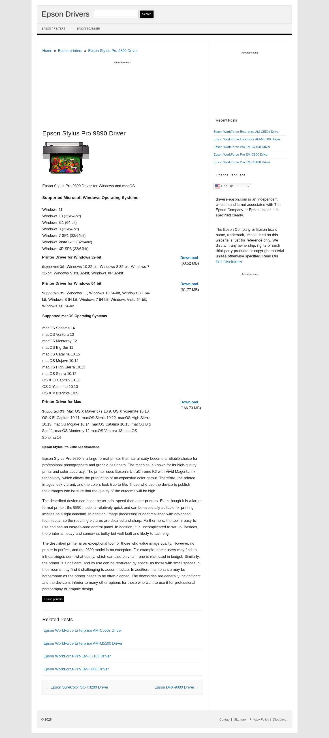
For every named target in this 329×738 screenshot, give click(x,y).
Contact (224, 719)
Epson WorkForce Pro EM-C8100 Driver (242, 162)
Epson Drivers (66, 14)
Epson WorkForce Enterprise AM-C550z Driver (82, 630)
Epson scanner (88, 28)
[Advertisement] (122, 96)
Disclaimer (280, 719)
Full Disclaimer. (229, 261)
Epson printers (53, 28)
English (226, 186)
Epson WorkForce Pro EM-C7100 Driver (77, 656)
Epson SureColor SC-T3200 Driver (77, 687)
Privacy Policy (259, 719)
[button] (189, 258)
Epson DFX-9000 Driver (176, 687)
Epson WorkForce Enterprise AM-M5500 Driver (82, 643)
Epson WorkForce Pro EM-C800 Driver (76, 669)
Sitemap (240, 719)
